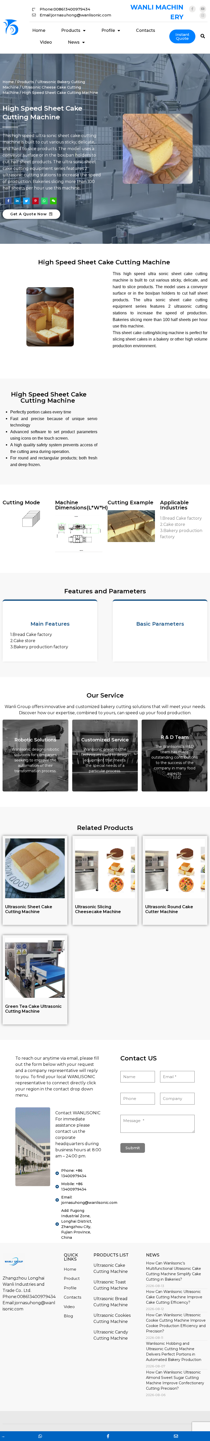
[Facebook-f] (192, 9)
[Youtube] (203, 9)
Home (38, 30)
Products (70, 30)
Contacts (145, 30)
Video (46, 42)
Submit (132, 1147)
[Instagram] (203, 15)
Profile (108, 30)
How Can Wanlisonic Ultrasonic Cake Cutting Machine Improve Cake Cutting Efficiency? (174, 1297)
